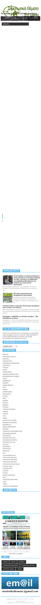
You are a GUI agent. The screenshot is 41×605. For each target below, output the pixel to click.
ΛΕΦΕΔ (5, 418)
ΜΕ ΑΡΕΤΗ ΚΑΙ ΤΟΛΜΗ (9, 420)
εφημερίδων (20, 553)
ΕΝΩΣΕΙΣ (5, 400)
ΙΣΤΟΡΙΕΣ (5, 407)
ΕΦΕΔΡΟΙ (5, 405)
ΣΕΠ (4, 453)
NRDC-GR (5, 354)
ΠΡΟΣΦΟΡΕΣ (6, 446)
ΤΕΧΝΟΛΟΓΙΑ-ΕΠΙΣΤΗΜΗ (10, 479)
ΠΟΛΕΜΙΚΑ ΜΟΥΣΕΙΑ (9, 438)
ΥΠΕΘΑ (5, 484)
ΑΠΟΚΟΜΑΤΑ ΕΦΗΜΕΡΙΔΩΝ (11, 363)
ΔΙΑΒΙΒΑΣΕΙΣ (6, 381)
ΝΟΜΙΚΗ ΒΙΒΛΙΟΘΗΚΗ (9, 427)
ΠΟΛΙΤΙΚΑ (6, 444)
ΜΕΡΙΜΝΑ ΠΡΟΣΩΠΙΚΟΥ (10, 422)
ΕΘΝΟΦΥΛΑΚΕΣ (7, 392)
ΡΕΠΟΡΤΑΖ (6, 451)
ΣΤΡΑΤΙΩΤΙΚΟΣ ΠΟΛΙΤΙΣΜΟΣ (11, 464)
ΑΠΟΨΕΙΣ (5, 367)
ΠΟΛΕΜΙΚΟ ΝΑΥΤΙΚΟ (9, 442)
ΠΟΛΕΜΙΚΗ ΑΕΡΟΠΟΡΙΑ (10, 440)
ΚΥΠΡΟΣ (5, 413)
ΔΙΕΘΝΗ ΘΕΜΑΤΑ (8, 385)
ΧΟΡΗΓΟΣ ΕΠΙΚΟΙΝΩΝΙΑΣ (10, 486)
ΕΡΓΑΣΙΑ (5, 403)
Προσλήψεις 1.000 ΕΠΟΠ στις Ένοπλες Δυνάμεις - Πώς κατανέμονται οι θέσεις (20, 317)
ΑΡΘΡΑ (5, 370)
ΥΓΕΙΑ (4, 481)
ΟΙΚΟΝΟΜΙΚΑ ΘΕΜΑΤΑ (9, 433)
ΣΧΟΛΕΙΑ (5, 471)
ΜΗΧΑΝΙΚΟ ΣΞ (7, 424)
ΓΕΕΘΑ (5, 378)
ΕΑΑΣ (4, 387)
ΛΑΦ (4, 416)
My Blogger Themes (29, 602)
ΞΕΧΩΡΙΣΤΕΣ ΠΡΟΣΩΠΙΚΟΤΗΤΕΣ (12, 431)
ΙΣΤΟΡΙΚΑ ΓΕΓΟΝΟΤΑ (9, 409)
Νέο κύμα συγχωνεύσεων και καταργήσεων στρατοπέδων (22, 294)
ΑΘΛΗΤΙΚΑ (6, 359)
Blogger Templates (20, 601)
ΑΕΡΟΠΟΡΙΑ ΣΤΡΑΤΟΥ (9, 356)
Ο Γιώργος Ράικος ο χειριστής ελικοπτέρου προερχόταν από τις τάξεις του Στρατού (21, 306)
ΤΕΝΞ (4, 477)
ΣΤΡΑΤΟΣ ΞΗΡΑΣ (8, 466)
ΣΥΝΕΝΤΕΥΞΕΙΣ (7, 468)
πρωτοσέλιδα (13, 553)
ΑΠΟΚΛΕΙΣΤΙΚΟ (7, 361)
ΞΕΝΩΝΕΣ (6, 429)
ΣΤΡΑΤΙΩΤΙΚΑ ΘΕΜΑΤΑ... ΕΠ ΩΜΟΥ (25, 599)
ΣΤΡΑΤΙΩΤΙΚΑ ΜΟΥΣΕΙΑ (10, 457)
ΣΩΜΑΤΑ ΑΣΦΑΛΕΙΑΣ (9, 475)
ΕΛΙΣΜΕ (5, 396)
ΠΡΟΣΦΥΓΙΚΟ (7, 449)
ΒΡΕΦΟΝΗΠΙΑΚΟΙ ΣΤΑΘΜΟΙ (11, 376)
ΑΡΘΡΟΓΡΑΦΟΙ (7, 372)
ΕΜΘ (4, 398)
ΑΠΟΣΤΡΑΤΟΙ (6, 365)
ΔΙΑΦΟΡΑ (5, 383)
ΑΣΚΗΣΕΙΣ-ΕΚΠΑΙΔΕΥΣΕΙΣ (10, 374)
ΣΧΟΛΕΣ (5, 473)
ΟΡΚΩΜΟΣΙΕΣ (7, 435)
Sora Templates (17, 602)
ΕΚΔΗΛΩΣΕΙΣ (7, 394)
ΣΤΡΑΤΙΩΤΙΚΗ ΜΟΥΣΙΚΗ (10, 462)
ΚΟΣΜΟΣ (5, 411)
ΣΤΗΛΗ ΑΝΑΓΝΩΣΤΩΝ (9, 455)
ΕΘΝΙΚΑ (5, 389)
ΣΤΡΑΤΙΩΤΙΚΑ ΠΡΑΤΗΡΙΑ (10, 460)
